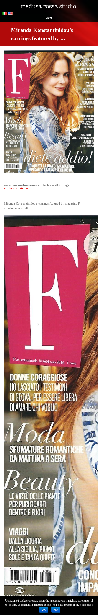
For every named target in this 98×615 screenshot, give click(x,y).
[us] (11, 14)
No (56, 609)
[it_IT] (5, 14)
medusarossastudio (16, 188)
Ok (44, 609)
